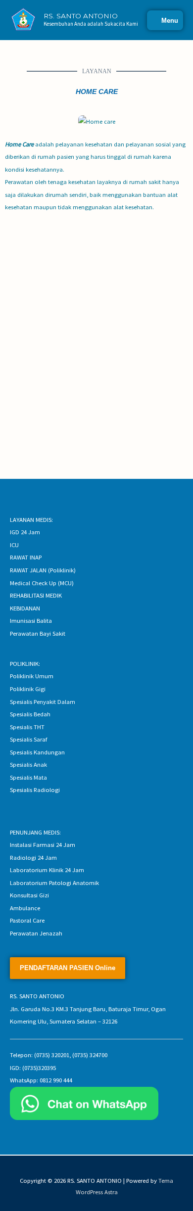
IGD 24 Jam (25, 532)
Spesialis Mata (28, 777)
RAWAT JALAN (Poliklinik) (43, 570)
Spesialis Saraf (28, 739)
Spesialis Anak (28, 764)
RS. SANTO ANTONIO (81, 16)
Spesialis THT (27, 727)
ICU (14, 545)
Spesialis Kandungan (37, 752)
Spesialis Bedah (30, 714)
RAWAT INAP (26, 557)
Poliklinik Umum (31, 676)
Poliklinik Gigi (28, 689)
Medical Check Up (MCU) (42, 583)
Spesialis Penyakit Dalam (42, 701)
